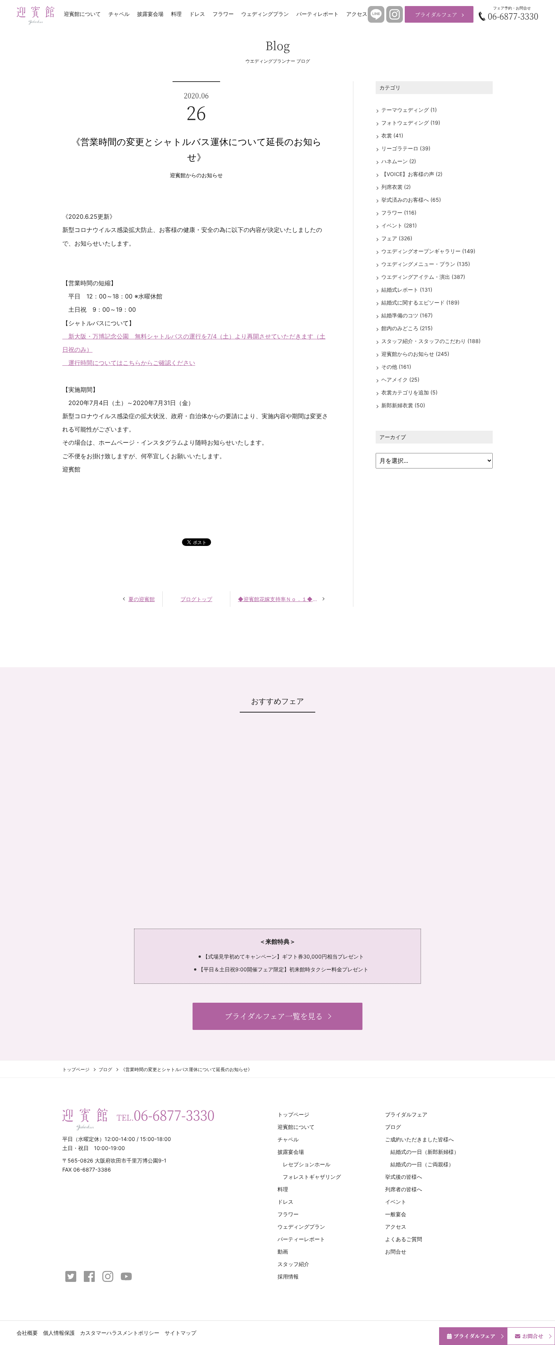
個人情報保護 (59, 1333)
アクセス (356, 14)
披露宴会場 (150, 14)
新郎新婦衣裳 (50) (403, 405)
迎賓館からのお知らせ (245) (415, 354)
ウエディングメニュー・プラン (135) (425, 264)
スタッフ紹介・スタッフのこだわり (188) (431, 341)
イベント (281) (399, 225)
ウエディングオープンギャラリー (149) (428, 251)
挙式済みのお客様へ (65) (411, 199)
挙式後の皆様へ (403, 1176)
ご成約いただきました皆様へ (419, 1139)
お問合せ (395, 1251)
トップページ (75, 1069)
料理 (176, 14)
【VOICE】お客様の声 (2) (411, 174)
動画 (283, 1251)
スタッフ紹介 (293, 1264)
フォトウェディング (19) (410, 122)
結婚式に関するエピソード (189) (420, 302)
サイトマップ (180, 1333)
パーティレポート (317, 14)
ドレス (197, 14)
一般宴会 (395, 1214)
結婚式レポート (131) (406, 289)
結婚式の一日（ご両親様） (422, 1164)
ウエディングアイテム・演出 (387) (423, 277)
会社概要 (27, 1333)
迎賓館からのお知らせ (196, 175)
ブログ (105, 1069)
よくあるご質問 (403, 1239)
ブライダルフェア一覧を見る (274, 1016)
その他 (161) (396, 366)
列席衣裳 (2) (396, 187)
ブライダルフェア (436, 14)
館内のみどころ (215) (407, 328)
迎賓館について (82, 14)
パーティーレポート (301, 1239)
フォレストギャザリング (312, 1176)
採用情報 (288, 1276)
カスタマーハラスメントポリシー (119, 1333)
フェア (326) (396, 238)
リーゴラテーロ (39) (405, 148)
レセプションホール (306, 1164)
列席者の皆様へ (403, 1189)
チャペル (119, 14)
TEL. (165, 1115)
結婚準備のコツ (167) (407, 315)
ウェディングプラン (265, 14)
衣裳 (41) (392, 135)
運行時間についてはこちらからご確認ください (128, 362)
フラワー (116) (398, 212)
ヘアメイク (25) (400, 379)
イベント (395, 1201)
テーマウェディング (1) (409, 110)
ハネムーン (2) (398, 161)
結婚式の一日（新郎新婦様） (424, 1152)
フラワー (223, 14)
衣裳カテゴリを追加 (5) (409, 392)
